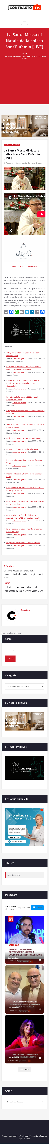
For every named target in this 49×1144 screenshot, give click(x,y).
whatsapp (33, 266)
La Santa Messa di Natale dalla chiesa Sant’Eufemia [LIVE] (25, 57)
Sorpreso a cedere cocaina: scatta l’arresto (23, 542)
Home (24, 53)
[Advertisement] (24, 80)
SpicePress (40, 1136)
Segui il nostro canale (20, 266)
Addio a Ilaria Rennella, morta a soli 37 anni (23, 438)
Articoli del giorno (19, 358)
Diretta (39, 163)
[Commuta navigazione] (24, 22)
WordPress (23, 1136)
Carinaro (31, 163)
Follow (39, 908)
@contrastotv (13, 875)
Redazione (10, 163)
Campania (22, 163)
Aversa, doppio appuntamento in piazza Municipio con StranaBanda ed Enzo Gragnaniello (22, 383)
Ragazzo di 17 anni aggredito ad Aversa (22, 449)
